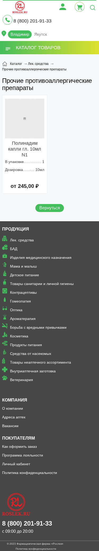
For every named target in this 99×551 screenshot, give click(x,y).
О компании (12, 408)
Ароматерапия (23, 319)
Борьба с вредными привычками (38, 327)
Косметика (19, 336)
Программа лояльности (22, 455)
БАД (13, 249)
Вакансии (10, 426)
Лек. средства (22, 240)
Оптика (16, 310)
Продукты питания (26, 345)
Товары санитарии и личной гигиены (42, 284)
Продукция (15, 229)
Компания (14, 400)
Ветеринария (21, 380)
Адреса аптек (13, 417)
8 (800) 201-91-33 (32, 21)
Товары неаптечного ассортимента (40, 362)
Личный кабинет (16, 464)
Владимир (20, 34)
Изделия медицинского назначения (41, 257)
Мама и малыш (23, 266)
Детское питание (24, 275)
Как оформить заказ (19, 446)
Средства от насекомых (30, 353)
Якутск (40, 34)
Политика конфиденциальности (29, 473)
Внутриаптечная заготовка (33, 371)
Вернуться (49, 208)
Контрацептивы (23, 292)
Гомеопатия (20, 301)
